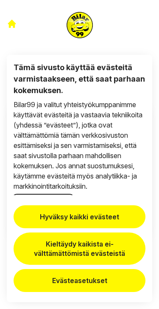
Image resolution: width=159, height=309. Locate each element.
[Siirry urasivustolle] (12, 24)
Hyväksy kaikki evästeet (79, 217)
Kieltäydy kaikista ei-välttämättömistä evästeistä (79, 249)
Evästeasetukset (79, 280)
